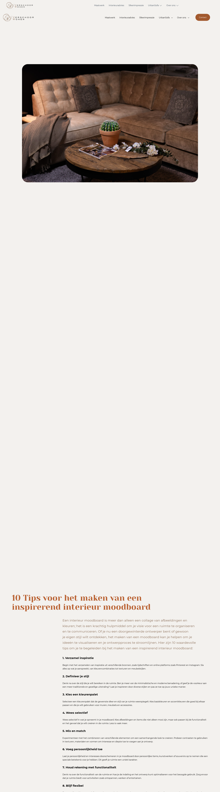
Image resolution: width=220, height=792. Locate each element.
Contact (203, 17)
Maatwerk (99, 5)
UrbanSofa (153, 5)
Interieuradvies (116, 5)
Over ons (170, 5)
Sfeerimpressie (136, 5)
